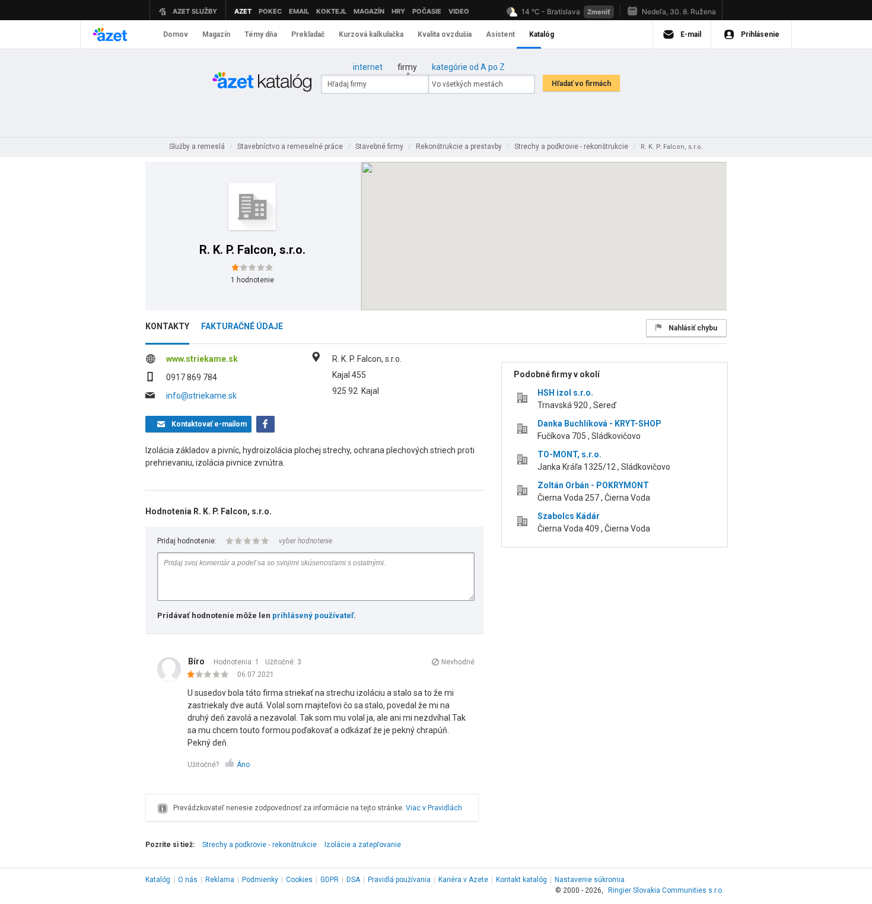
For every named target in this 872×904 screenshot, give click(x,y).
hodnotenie (252, 280)
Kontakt (521, 880)
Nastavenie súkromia (590, 880)
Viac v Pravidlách (434, 808)
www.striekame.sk (202, 359)
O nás (188, 880)
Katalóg (157, 880)
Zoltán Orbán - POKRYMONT (593, 485)
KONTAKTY (167, 326)
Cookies (299, 880)
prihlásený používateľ (313, 615)
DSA (353, 880)
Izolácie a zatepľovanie (362, 845)
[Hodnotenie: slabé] (211, 675)
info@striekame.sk (201, 395)
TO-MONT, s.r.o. (569, 454)
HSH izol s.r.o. (565, 392)
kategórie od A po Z (468, 67)
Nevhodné (458, 662)
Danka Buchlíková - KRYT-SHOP (599, 423)
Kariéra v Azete (463, 880)
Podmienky (260, 880)
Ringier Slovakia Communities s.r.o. (666, 890)
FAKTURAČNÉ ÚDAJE (242, 326)
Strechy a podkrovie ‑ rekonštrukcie (259, 845)
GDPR (329, 880)
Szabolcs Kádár (568, 516)
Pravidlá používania (399, 880)
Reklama (219, 880)
